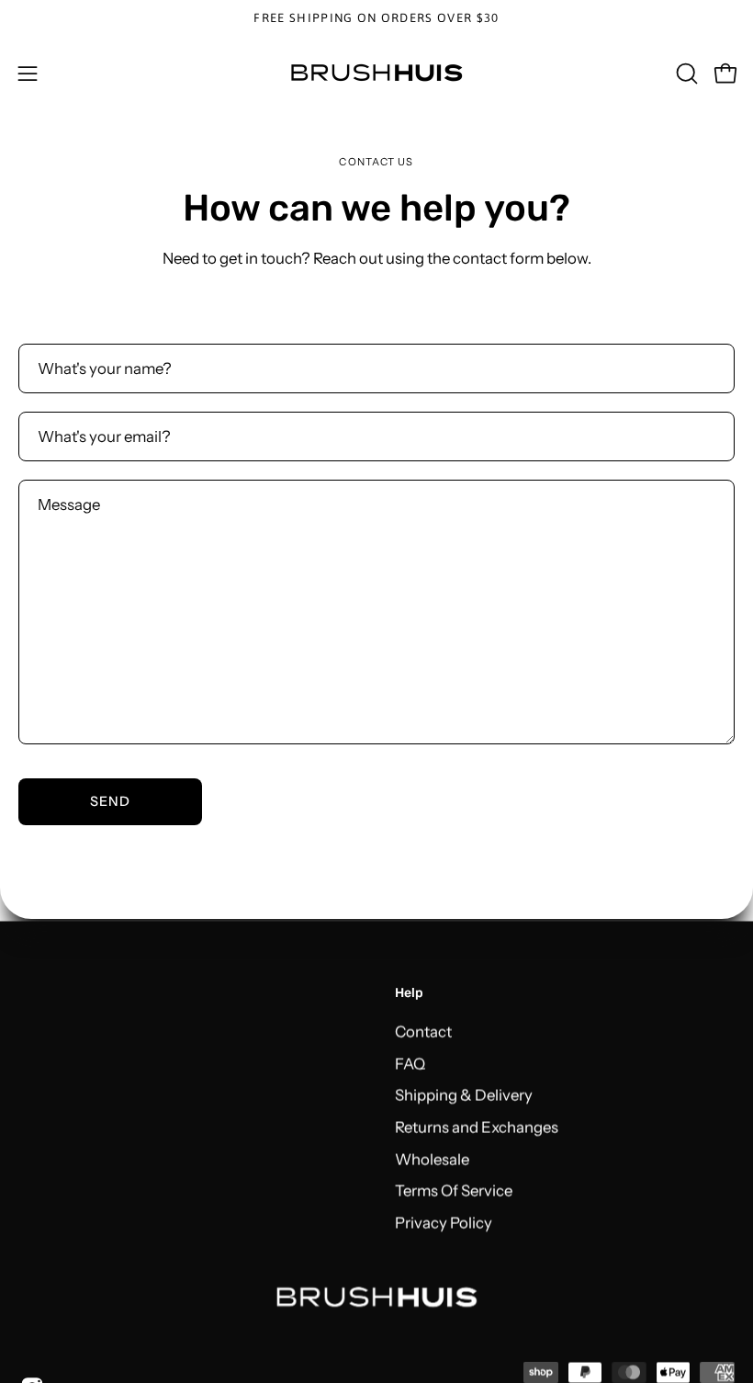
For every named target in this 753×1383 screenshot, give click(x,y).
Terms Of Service (453, 1190)
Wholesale (432, 1159)
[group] (376, 18)
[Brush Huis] (376, 73)
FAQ (410, 1063)
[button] (685, 73)
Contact (423, 1031)
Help (409, 993)
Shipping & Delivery (464, 1094)
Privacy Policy (443, 1222)
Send (110, 801)
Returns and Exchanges (476, 1126)
